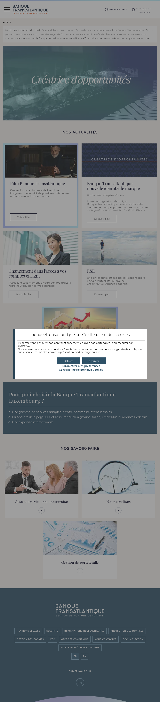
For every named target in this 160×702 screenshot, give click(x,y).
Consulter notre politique (81, 370)
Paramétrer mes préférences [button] (81, 366)
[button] (94, 360)
